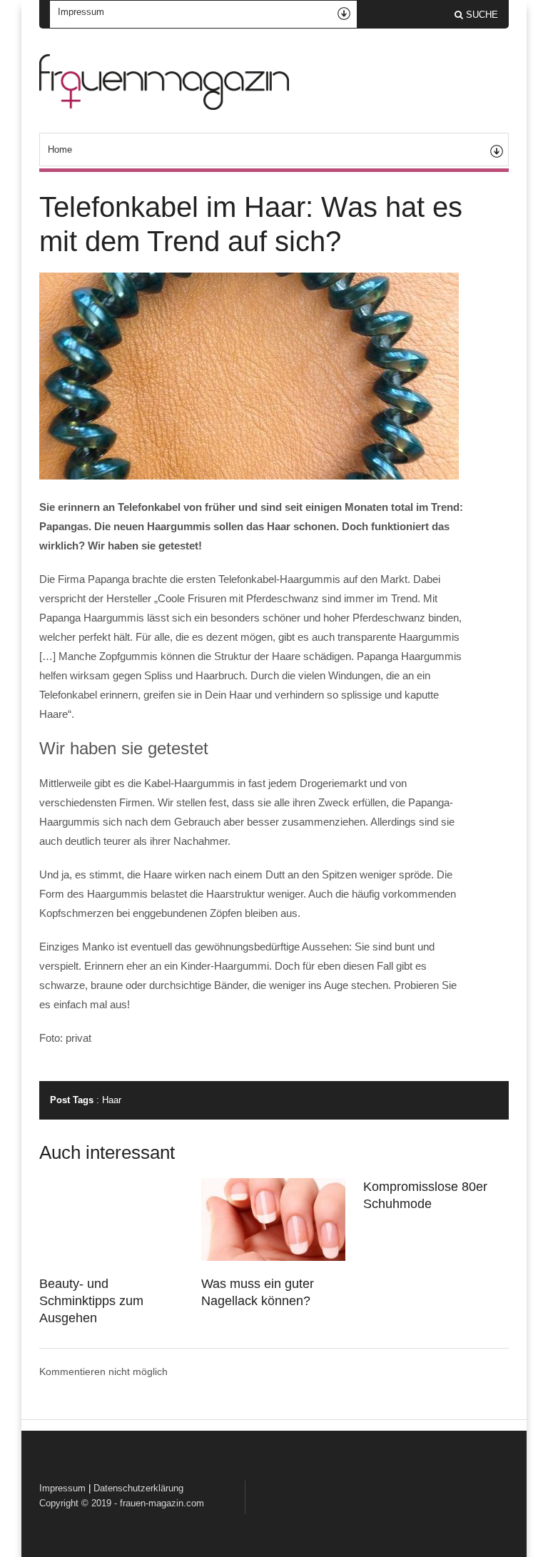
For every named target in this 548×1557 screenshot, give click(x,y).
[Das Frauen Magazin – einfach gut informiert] (164, 106)
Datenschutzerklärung (138, 1488)
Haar (111, 1100)
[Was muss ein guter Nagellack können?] (273, 1257)
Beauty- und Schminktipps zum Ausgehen (91, 1301)
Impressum (62, 1488)
